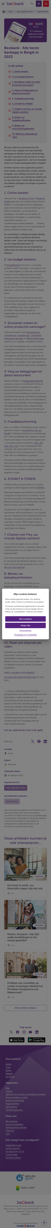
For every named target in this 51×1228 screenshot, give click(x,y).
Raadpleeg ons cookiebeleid (25, 635)
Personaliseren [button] (26, 630)
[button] (25, 619)
